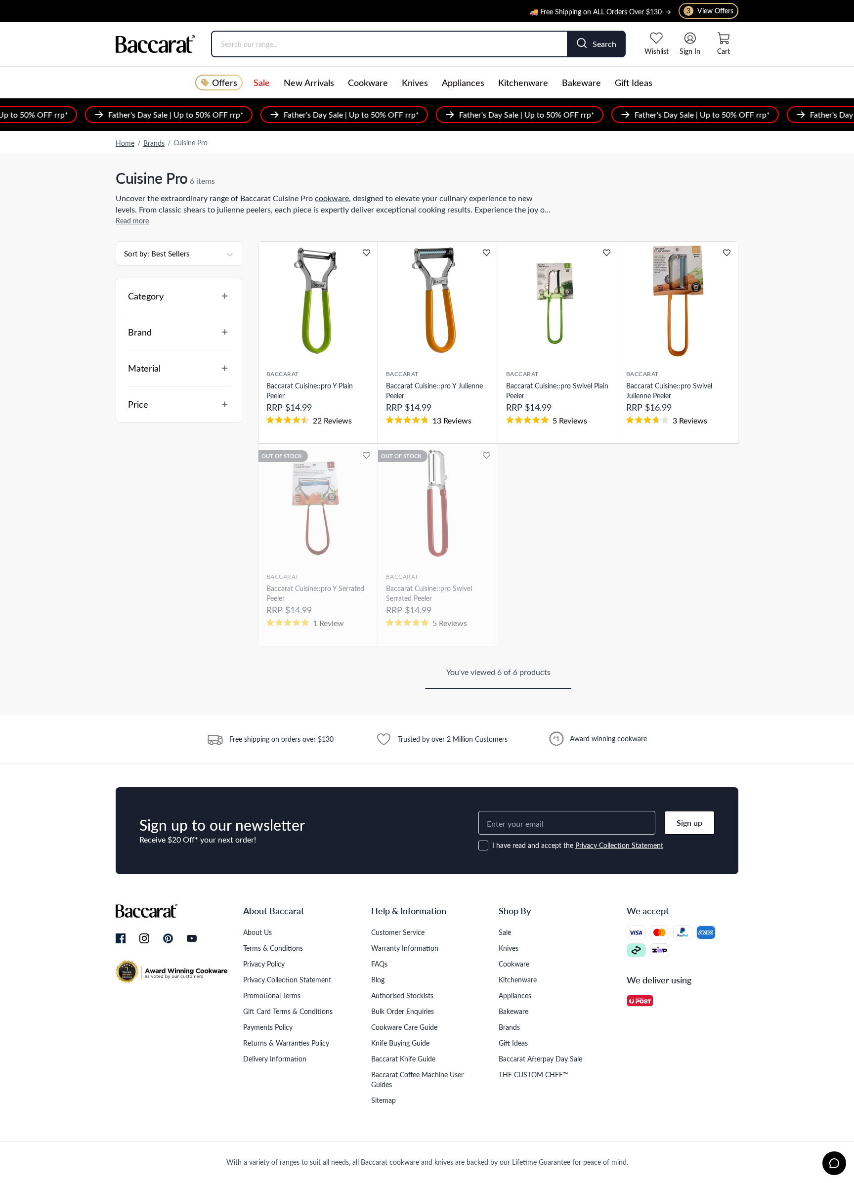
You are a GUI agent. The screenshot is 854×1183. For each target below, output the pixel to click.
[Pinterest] (168, 938)
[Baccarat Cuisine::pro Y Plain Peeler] (318, 300)
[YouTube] (192, 938)
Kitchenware (523, 82)
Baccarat (282, 374)
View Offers (709, 10)
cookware (332, 198)
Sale (262, 82)
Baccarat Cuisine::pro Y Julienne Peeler (434, 390)
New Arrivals (309, 82)
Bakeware (581, 82)
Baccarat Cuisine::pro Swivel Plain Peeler (557, 390)
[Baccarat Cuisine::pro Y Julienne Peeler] (438, 300)
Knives (415, 82)
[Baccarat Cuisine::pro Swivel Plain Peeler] (558, 300)
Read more (132, 220)
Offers (224, 82)
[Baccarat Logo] (155, 44)
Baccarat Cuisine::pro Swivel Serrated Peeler (429, 593)
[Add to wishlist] (366, 253)
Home (125, 143)
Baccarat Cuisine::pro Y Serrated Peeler (315, 593)
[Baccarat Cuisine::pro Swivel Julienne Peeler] (678, 300)
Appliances (463, 82)
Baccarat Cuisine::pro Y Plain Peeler (309, 390)
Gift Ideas (633, 82)
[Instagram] (144, 938)
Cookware (368, 82)
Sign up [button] (689, 822)
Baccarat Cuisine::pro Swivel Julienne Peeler (669, 390)
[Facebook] (121, 938)
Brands (154, 143)
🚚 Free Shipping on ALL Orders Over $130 (596, 9)
